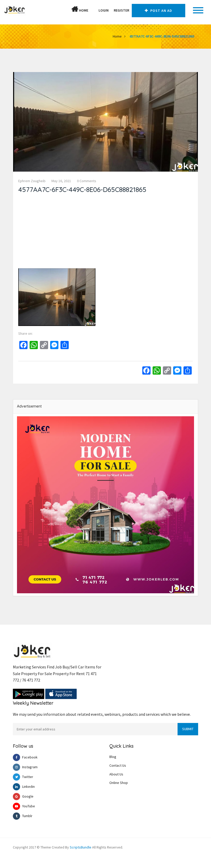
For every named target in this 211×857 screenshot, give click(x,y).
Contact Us (117, 765)
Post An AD (160, 10)
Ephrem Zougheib (32, 181)
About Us (116, 774)
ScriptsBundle (80, 847)
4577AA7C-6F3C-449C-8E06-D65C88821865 (161, 36)
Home (83, 10)
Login (104, 10)
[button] (93, 10)
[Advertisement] (105, 232)
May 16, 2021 (61, 181)
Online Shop (118, 782)
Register (121, 10)
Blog (112, 756)
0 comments (86, 181)
